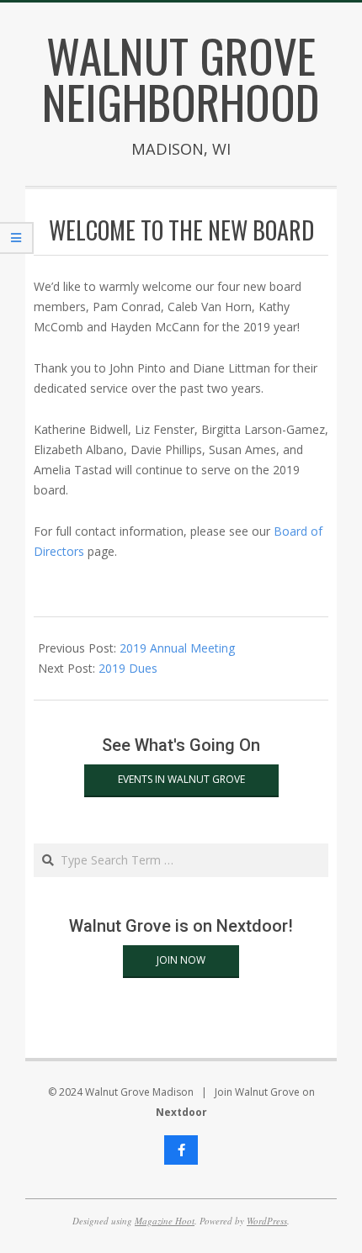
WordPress (267, 1220)
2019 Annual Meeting (177, 648)
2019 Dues (127, 668)
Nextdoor (181, 1112)
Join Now (181, 960)
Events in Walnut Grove (181, 779)
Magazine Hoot (164, 1220)
